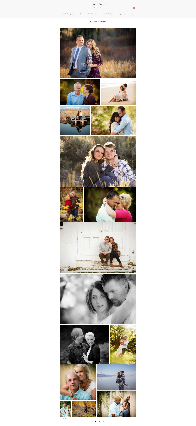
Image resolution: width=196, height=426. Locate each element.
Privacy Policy (64, 418)
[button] (133, 7)
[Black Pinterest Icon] (99, 421)
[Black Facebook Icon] (92, 421)
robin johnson (98, 4)
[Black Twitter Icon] (95, 421)
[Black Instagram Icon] (103, 421)
